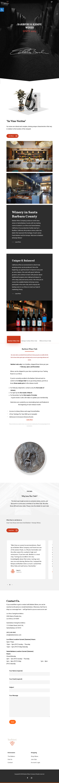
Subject (11, 687)
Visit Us (10, 759)
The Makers (11, 756)
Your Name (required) (16, 671)
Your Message (13, 695)
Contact (10, 762)
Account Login (35, 762)
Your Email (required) (15, 679)
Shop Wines (34, 756)
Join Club (34, 759)
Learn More (29, 419)
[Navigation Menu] (52, 2)
